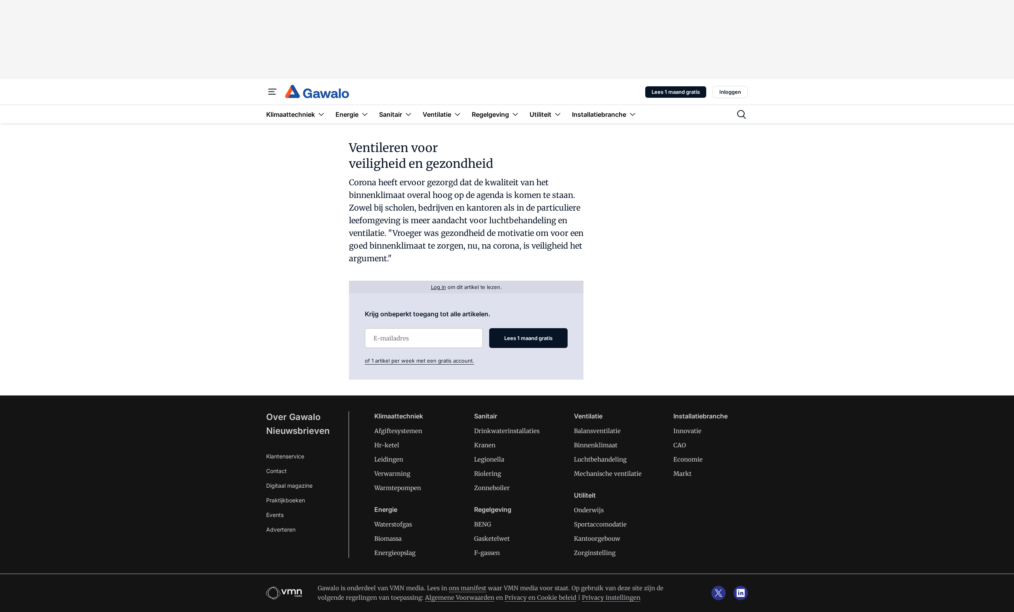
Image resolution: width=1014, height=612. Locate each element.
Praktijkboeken (285, 500)
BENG (482, 524)
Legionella (489, 459)
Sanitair (485, 416)
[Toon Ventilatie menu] (457, 114)
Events (275, 514)
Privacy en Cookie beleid (540, 597)
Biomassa (388, 538)
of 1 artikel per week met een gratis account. (419, 360)
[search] (741, 114)
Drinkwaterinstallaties (506, 431)
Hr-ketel (386, 445)
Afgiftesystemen (398, 431)
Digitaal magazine (289, 485)
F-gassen (487, 553)
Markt (682, 473)
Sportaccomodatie (600, 524)
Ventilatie (588, 416)
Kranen (485, 445)
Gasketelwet (492, 538)
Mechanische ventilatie (608, 473)
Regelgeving (492, 509)
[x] (718, 593)
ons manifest (467, 588)
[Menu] (272, 92)
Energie (385, 509)
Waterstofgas (393, 524)
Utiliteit (585, 495)
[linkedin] (741, 593)
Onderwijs (589, 510)
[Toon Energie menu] (365, 114)
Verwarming (392, 473)
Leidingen (388, 459)
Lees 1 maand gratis (676, 92)
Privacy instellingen (611, 597)
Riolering (487, 473)
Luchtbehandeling (600, 459)
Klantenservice (285, 456)
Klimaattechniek (398, 416)
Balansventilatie (597, 431)
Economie (688, 459)
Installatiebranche (700, 416)
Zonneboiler (492, 488)
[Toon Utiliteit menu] (557, 114)
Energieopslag (395, 553)
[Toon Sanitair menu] (408, 114)
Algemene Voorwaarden (459, 597)
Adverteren (280, 529)
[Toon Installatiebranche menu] (632, 114)
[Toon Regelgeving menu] (515, 114)
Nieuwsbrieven (298, 431)
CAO (679, 445)
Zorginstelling (595, 553)
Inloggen (730, 92)
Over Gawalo (293, 417)
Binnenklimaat (596, 445)
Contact (276, 471)
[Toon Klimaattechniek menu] (321, 114)
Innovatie (687, 431)
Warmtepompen (397, 488)
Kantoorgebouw (597, 538)
